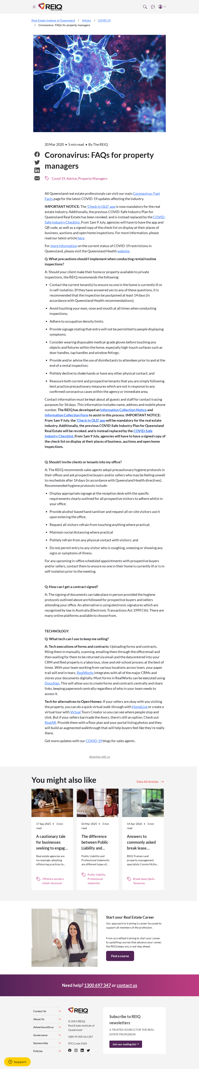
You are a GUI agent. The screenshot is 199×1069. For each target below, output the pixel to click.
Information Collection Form (66, 415)
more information (63, 246)
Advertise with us (99, 757)
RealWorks (85, 673)
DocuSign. (52, 683)
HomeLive (140, 707)
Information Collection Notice (123, 410)
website (123, 251)
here (81, 238)
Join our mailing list (124, 1044)
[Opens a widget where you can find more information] (17, 1062)
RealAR (50, 722)
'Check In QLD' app (101, 206)
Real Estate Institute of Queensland (53, 20)
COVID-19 (104, 20)
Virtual (75, 712)
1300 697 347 (97, 985)
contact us (127, 985)
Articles (86, 20)
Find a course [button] (120, 956)
